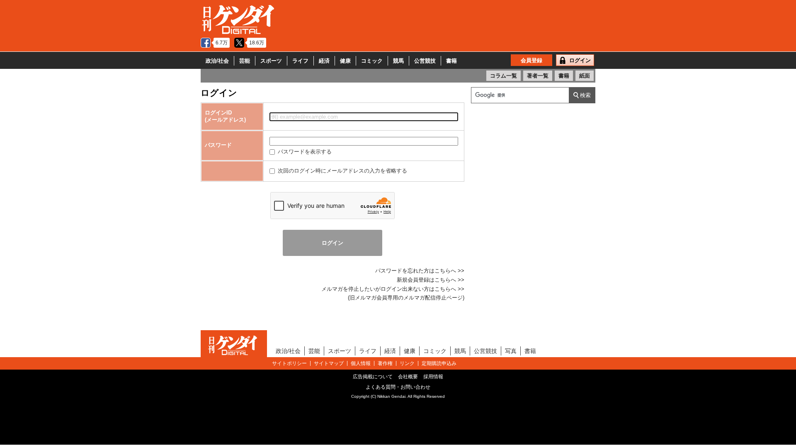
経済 (324, 61)
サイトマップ (329, 363)
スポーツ (271, 61)
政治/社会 (217, 61)
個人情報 (361, 363)
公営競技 (425, 61)
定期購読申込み (439, 363)
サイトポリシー (289, 363)
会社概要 (408, 377)
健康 (345, 61)
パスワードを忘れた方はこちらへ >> (419, 271)
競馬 (398, 61)
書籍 (451, 61)
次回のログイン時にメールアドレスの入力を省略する (341, 171)
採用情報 (433, 377)
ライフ (300, 61)
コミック (372, 61)
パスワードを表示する (304, 152)
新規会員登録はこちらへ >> (430, 280)
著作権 (385, 363)
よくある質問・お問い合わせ (398, 387)
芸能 (244, 61)
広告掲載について (373, 377)
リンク (407, 363)
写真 (511, 351)
